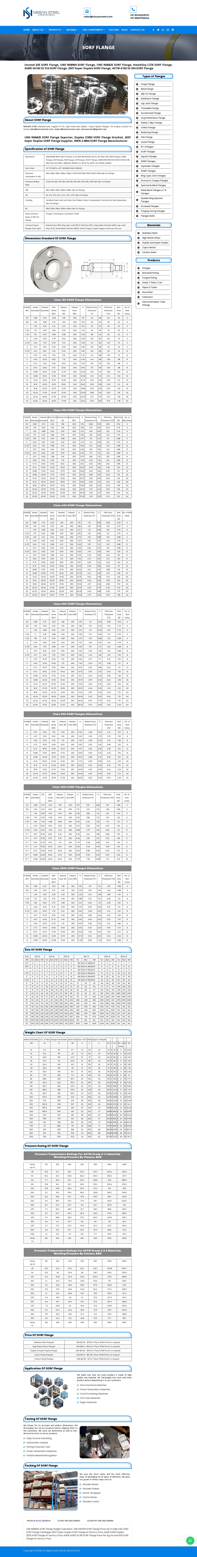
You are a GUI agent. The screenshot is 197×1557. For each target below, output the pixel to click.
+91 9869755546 (139, 18)
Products (55, 29)
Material (71, 29)
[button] (190, 1541)
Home (26, 29)
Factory (114, 29)
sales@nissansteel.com (98, 16)
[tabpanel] (77, 1535)
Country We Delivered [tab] (100, 1520)
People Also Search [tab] (39, 1520)
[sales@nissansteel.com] (87, 11)
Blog (125, 29)
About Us (37, 29)
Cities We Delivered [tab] (68, 1520)
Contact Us (137, 29)
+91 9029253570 (139, 15)
